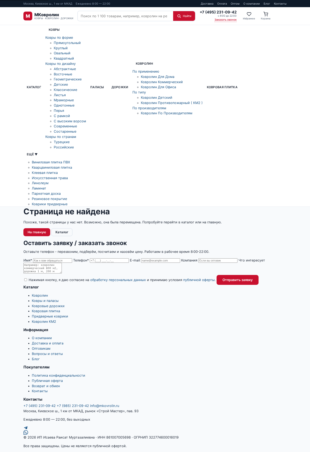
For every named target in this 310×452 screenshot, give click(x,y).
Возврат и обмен (46, 386)
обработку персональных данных (118, 280)
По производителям (149, 108)
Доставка (207, 3)
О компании (251, 3)
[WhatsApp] (155, 432)
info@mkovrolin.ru (104, 406)
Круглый (61, 48)
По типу (139, 92)
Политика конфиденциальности (58, 375)
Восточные (63, 74)
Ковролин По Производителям (166, 113)
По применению (145, 71)
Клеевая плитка (45, 173)
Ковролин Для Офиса (158, 87)
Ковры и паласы (45, 301)
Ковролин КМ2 (44, 321)
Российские (64, 147)
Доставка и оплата (47, 343)
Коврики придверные (49, 204)
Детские (61, 84)
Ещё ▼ (32, 154)
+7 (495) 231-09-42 (39, 406)
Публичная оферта (47, 381)
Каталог (34, 87)
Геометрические (68, 79)
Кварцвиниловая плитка (52, 167)
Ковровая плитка (222, 87)
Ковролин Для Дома (157, 77)
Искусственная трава (50, 178)
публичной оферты (199, 280)
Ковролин (144, 63)
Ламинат (39, 188)
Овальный (62, 53)
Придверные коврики (50, 316)
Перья (59, 110)
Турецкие (62, 142)
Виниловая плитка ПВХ (51, 162)
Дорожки (120, 87)
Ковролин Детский (156, 97)
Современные (65, 126)
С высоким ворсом (70, 121)
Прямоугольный (67, 43)
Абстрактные (65, 69)
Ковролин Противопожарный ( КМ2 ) (172, 103)
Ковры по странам (60, 137)
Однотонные (64, 105)
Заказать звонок (225, 19)
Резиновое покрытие (49, 199)
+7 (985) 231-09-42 (73, 406)
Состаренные (65, 131)
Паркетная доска (46, 193)
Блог (267, 3)
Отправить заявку (237, 280)
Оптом (235, 3)
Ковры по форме (59, 37)
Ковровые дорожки (48, 306)
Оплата (222, 3)
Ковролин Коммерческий (162, 82)
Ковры (54, 29)
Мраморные (64, 100)
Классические (65, 90)
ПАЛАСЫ (97, 87)
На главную (37, 232)
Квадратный (64, 58)
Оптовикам (41, 348)
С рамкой (62, 116)
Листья (60, 95)
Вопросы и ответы (47, 354)
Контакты (280, 3)
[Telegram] (155, 427)
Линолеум (40, 183)
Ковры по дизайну (60, 63)
